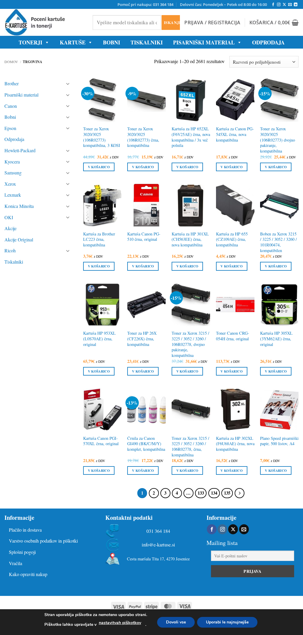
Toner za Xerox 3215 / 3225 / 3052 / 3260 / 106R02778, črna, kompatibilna (190, 447)
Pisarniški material (204, 42)
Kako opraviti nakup (28, 574)
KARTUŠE (73, 42)
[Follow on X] (284, 5)
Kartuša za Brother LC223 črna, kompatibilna (99, 239)
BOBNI (111, 42)
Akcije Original (18, 239)
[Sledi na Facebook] (273, 5)
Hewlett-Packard (20, 150)
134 (214, 493)
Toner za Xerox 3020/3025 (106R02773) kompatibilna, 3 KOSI (101, 137)
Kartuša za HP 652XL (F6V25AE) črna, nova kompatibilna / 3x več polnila (191, 137)
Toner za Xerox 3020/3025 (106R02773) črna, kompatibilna (143, 137)
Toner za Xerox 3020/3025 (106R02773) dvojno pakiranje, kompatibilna (277, 140)
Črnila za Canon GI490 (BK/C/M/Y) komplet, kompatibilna (146, 444)
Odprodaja (14, 139)
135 (227, 493)
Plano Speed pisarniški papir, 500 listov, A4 (279, 441)
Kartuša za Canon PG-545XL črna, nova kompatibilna (235, 134)
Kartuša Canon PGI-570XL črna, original (101, 441)
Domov (11, 61)
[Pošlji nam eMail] (290, 5)
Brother (11, 83)
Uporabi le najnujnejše (227, 622)
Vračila (15, 563)
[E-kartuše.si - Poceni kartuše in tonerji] (44, 22)
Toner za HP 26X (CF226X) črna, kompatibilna (142, 339)
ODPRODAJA (268, 42)
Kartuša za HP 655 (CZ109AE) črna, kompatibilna (232, 239)
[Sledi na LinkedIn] (295, 5)
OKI (8, 217)
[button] (212, 22)
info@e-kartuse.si (158, 545)
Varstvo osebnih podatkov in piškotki (43, 541)
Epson (10, 128)
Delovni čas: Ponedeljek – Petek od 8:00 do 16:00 (223, 4)
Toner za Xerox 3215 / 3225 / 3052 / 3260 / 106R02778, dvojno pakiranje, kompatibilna (190, 344)
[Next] (240, 493)
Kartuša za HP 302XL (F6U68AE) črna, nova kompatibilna (235, 444)
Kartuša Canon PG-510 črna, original (143, 236)
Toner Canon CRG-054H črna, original (232, 336)
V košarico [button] (99, 166)
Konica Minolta (19, 206)
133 (201, 493)
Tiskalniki (146, 42)
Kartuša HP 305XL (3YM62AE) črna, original (276, 339)
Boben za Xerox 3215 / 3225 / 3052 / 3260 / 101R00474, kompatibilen (278, 242)
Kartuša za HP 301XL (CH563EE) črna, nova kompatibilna (190, 239)
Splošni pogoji (22, 552)
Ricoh (10, 250)
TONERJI (30, 42)
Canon (10, 106)
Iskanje (172, 22)
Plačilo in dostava (25, 530)
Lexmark (12, 195)
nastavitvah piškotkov (120, 623)
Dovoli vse (176, 622)
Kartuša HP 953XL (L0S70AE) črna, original (99, 339)
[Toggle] (67, 83)
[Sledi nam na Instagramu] (279, 5)
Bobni (10, 117)
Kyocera (12, 161)
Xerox (10, 184)
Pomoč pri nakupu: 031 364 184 (145, 4)
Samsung (13, 172)
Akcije (10, 228)
